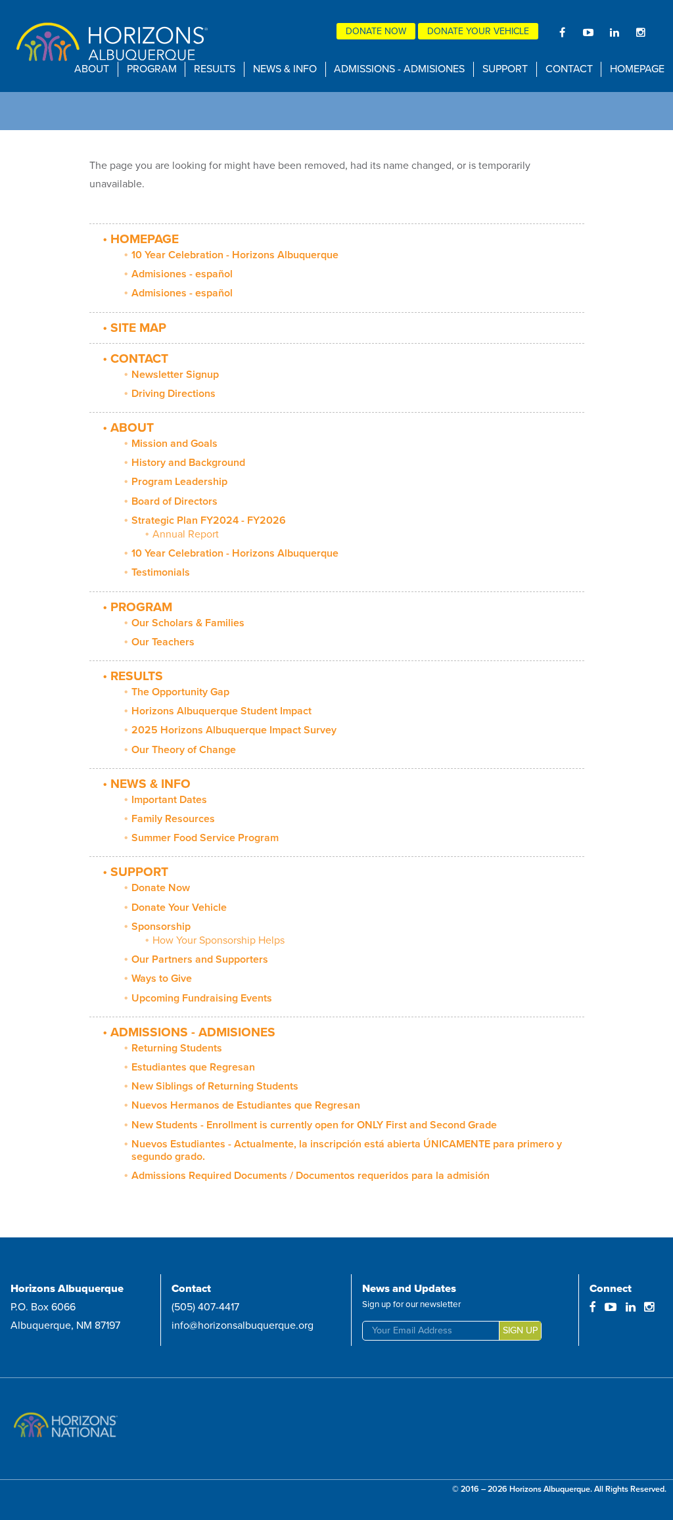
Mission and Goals (174, 443)
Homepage (637, 69)
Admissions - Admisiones (399, 69)
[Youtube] (588, 32)
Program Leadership (179, 481)
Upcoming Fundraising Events (201, 998)
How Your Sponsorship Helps (218, 940)
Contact (569, 69)
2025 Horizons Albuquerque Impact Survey (233, 730)
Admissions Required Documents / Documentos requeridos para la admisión (310, 1175)
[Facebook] (561, 32)
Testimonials (160, 572)
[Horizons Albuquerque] (109, 44)
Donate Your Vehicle (478, 31)
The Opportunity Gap (180, 692)
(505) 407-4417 (205, 1307)
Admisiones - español (182, 274)
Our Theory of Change (183, 749)
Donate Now (376, 31)
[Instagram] (640, 32)
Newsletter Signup (175, 374)
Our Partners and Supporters (199, 959)
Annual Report (185, 534)
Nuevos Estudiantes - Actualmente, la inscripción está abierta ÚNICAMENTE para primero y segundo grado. (346, 1150)
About (91, 69)
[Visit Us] (118, 1428)
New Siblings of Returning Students (214, 1086)
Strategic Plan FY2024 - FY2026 (208, 520)
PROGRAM (152, 69)
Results (214, 69)
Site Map (138, 327)
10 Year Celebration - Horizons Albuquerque (234, 255)
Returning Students (176, 1048)
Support (505, 69)
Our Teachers (163, 642)
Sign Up (520, 1330)
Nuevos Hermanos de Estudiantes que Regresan (245, 1105)
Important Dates (169, 799)
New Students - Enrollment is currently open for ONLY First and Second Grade (314, 1125)
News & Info (285, 69)
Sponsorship (161, 926)
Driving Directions (173, 393)
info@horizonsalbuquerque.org (242, 1325)
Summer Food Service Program (205, 837)
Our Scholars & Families (187, 623)
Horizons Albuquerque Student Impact (221, 711)
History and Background (188, 462)
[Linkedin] (614, 32)
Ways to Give (161, 978)
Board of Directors (174, 501)
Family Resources (173, 818)
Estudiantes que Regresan (193, 1067)
